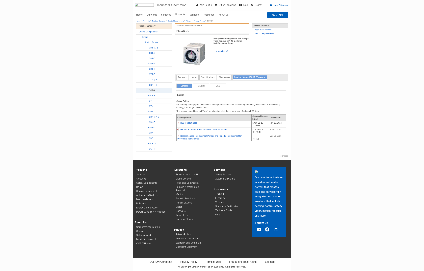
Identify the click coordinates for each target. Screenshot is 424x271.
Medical (180, 194)
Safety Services (223, 174)
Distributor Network (146, 239)
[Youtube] (259, 229)
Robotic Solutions (185, 198)
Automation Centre (225, 178)
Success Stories (184, 219)
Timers (188, 21)
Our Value (152, 14)
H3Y (150, 101)
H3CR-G (152, 143)
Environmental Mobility (188, 174)
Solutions (166, 14)
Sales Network (143, 235)
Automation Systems (147, 195)
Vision (179, 206)
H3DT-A (151, 53)
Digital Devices (183, 178)
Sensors (140, 174)
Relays (139, 187)
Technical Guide (223, 210)
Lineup (194, 77)
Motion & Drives (144, 199)
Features (182, 77)
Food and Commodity (187, 182)
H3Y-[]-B (151, 74)
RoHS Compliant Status (264, 34)
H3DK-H (151, 133)
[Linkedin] (275, 229)
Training (219, 194)
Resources (208, 14)
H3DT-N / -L (153, 48)
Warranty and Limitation (188, 242)
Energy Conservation (147, 207)
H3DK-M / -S (153, 117)
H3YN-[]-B (152, 80)
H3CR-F (151, 95)
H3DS (150, 138)
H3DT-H (151, 69)
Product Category (159, 21)
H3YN (150, 106)
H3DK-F (151, 122)
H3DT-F (151, 58)
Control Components (176, 21)
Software (181, 211)
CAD (218, 86)
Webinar (219, 202)
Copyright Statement (186, 247)
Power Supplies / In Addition (150, 211)
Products (180, 14)
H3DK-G (151, 127)
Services (194, 14)
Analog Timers (199, 21)
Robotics (141, 203)
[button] (277, 15)
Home (139, 14)
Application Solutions (263, 29)
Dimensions (224, 77)
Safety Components (146, 182)
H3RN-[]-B (152, 85)
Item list (221, 51)
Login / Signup (280, 5)
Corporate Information (148, 227)
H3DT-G (151, 64)
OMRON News (143, 243)
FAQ (217, 214)
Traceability (182, 215)
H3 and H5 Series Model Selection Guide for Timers (203, 129)
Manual (201, 86)
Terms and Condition (187, 238)
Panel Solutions (184, 202)
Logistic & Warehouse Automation (187, 189)
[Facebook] (267, 229)
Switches (141, 178)
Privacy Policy (183, 234)
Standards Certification (227, 206)
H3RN (150, 112)
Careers (140, 231)
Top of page (283, 156)
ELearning (220, 198)
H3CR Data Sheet (188, 123)
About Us (223, 14)
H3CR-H (152, 149)
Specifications (207, 77)
